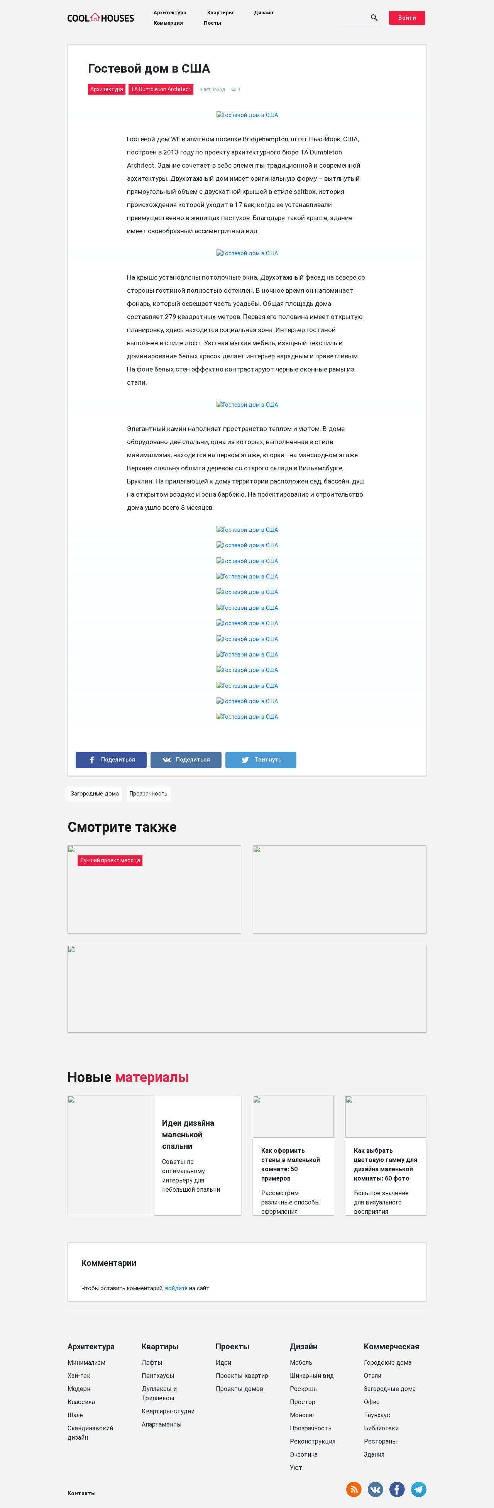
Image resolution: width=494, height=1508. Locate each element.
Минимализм (86, 1362)
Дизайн (263, 12)
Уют (296, 1467)
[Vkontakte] (186, 760)
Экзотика (304, 1454)
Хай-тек (79, 1375)
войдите (176, 1288)
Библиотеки (381, 1428)
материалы (152, 1077)
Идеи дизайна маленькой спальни (188, 1134)
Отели (372, 1375)
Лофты (152, 1362)
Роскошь (303, 1389)
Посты (212, 23)
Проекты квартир (242, 1375)
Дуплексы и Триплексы (159, 1393)
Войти (407, 17)
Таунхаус (377, 1415)
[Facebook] (111, 760)
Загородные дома (390, 1389)
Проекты (232, 1346)
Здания (374, 1454)
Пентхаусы (158, 1375)
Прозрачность (311, 1428)
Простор (302, 1402)
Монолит (303, 1415)
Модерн (79, 1389)
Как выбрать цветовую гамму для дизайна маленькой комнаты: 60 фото (385, 1164)
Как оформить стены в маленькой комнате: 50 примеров (290, 1164)
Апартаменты (162, 1424)
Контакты (82, 1493)
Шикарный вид (312, 1375)
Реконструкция (312, 1441)
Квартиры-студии (168, 1411)
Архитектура (170, 12)
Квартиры (220, 12)
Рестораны (380, 1441)
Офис (372, 1402)
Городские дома (387, 1362)
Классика (81, 1402)
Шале (75, 1415)
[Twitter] (260, 760)
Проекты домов (240, 1389)
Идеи (223, 1362)
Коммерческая (391, 1346)
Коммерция (168, 23)
